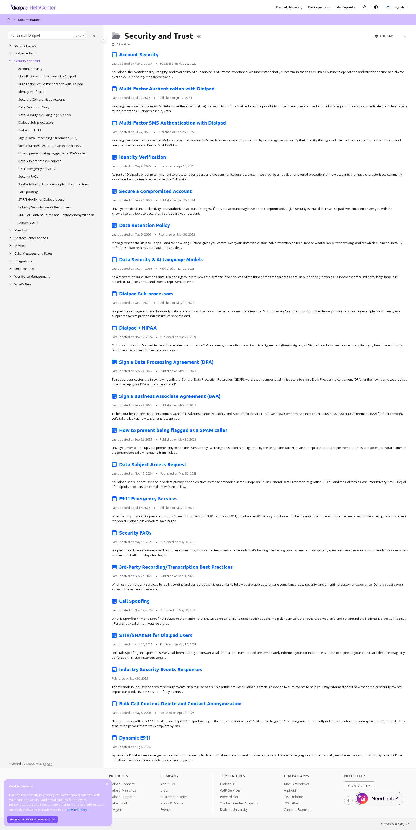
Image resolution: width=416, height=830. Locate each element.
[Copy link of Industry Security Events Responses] (211, 670)
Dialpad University (234, 809)
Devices (19, 245)
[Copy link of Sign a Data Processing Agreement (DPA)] (222, 363)
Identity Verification (32, 91)
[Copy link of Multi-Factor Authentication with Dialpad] (223, 90)
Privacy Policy (77, 809)
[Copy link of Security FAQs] (160, 534)
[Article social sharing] (404, 36)
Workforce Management (32, 276)
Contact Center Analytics (239, 803)
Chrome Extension (298, 809)
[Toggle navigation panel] (104, 40)
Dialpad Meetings (122, 790)
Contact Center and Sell (31, 238)
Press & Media (171, 803)
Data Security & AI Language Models (44, 115)
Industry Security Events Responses (44, 207)
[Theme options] (376, 7)
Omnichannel (24, 269)
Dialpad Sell (118, 803)
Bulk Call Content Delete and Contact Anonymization (56, 215)
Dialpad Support (121, 796)
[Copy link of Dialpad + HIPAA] (165, 329)
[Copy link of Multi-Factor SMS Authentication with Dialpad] (235, 124)
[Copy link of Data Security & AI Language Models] (212, 260)
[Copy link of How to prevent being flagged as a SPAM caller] (236, 431)
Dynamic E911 (28, 222)
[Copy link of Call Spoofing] (158, 602)
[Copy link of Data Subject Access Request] (195, 465)
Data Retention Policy (33, 107)
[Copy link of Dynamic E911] (160, 739)
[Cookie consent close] (107, 783)
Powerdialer (229, 796)
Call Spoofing (28, 192)
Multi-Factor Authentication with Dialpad (47, 76)
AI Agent (115, 809)
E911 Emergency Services (36, 168)
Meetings (21, 230)
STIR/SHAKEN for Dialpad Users (41, 199)
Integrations (23, 261)
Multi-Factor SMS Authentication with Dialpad (50, 84)
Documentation (29, 20)
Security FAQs (28, 176)
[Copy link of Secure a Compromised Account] (201, 192)
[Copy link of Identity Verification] (175, 158)
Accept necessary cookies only (32, 819)
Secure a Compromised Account (41, 99)
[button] (47, 35)
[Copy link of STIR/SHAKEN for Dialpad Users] (201, 636)
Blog (164, 790)
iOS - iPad (291, 803)
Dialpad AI (228, 784)
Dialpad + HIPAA (29, 130)
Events (165, 809)
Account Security (30, 68)
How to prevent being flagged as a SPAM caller (52, 153)
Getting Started (25, 45)
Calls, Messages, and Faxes (33, 253)
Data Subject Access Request (39, 161)
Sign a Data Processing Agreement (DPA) (47, 138)
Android (290, 790)
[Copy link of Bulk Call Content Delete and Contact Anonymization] (250, 705)
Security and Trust (27, 61)
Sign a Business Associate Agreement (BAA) (49, 145)
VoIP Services (230, 790)
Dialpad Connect (122, 784)
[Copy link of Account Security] (167, 55)
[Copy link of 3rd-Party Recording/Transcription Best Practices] (242, 568)
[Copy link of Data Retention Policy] (179, 226)
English (398, 7)
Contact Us (359, 785)
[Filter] (94, 35)
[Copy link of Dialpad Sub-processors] (182, 295)
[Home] (31, 7)
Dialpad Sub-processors (36, 122)
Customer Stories (174, 796)
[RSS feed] (364, 7)
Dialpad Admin (24, 53)
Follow (386, 36)
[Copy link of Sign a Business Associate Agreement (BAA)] (229, 397)
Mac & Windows (296, 784)
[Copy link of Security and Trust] (199, 36)
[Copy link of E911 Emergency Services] (186, 500)
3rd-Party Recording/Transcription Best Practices (53, 184)
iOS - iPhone (293, 796)
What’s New (22, 284)
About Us (167, 784)
